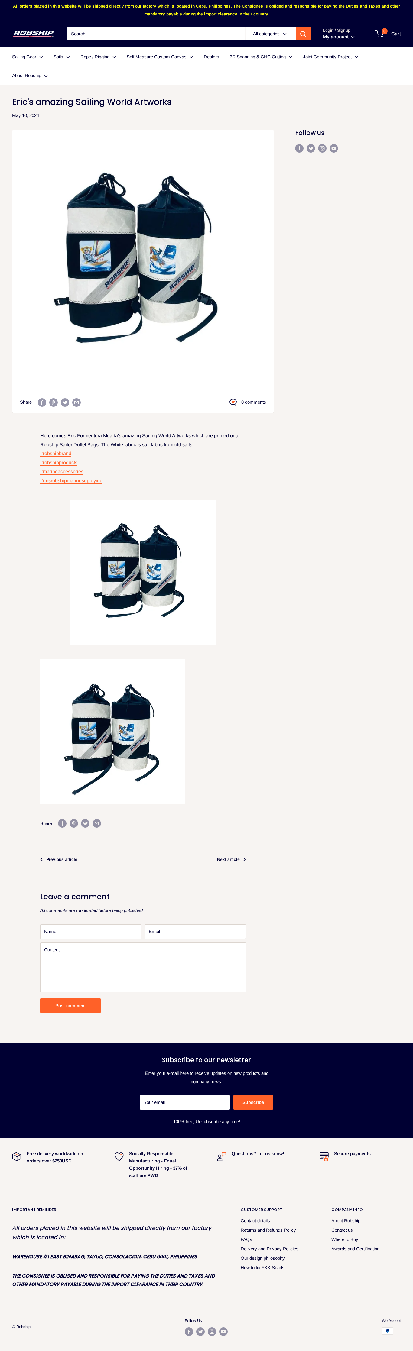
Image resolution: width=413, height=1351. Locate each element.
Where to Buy (344, 1239)
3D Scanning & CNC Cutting (258, 56)
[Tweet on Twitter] (65, 402)
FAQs (246, 1239)
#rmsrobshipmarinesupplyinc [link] (71, 480)
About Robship (26, 75)
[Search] (303, 33)
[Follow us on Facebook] (299, 148)
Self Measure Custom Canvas (157, 56)
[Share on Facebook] (42, 402)
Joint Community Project (327, 56)
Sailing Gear (24, 56)
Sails (58, 56)
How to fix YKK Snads (263, 1267)
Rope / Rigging (94, 56)
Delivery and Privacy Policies (269, 1248)
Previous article (61, 859)
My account (336, 37)
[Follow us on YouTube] (334, 148)
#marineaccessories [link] (61, 471)
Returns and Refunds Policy (268, 1230)
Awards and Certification (355, 1248)
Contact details (255, 1220)
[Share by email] (76, 402)
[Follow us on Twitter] (311, 148)
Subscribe (253, 1102)
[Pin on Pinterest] (53, 402)
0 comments (253, 402)
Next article (228, 859)
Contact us (342, 1230)
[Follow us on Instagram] (322, 148)
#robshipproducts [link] (58, 462)
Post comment (70, 1005)
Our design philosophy (263, 1258)
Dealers (211, 56)
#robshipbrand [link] (55, 453)
